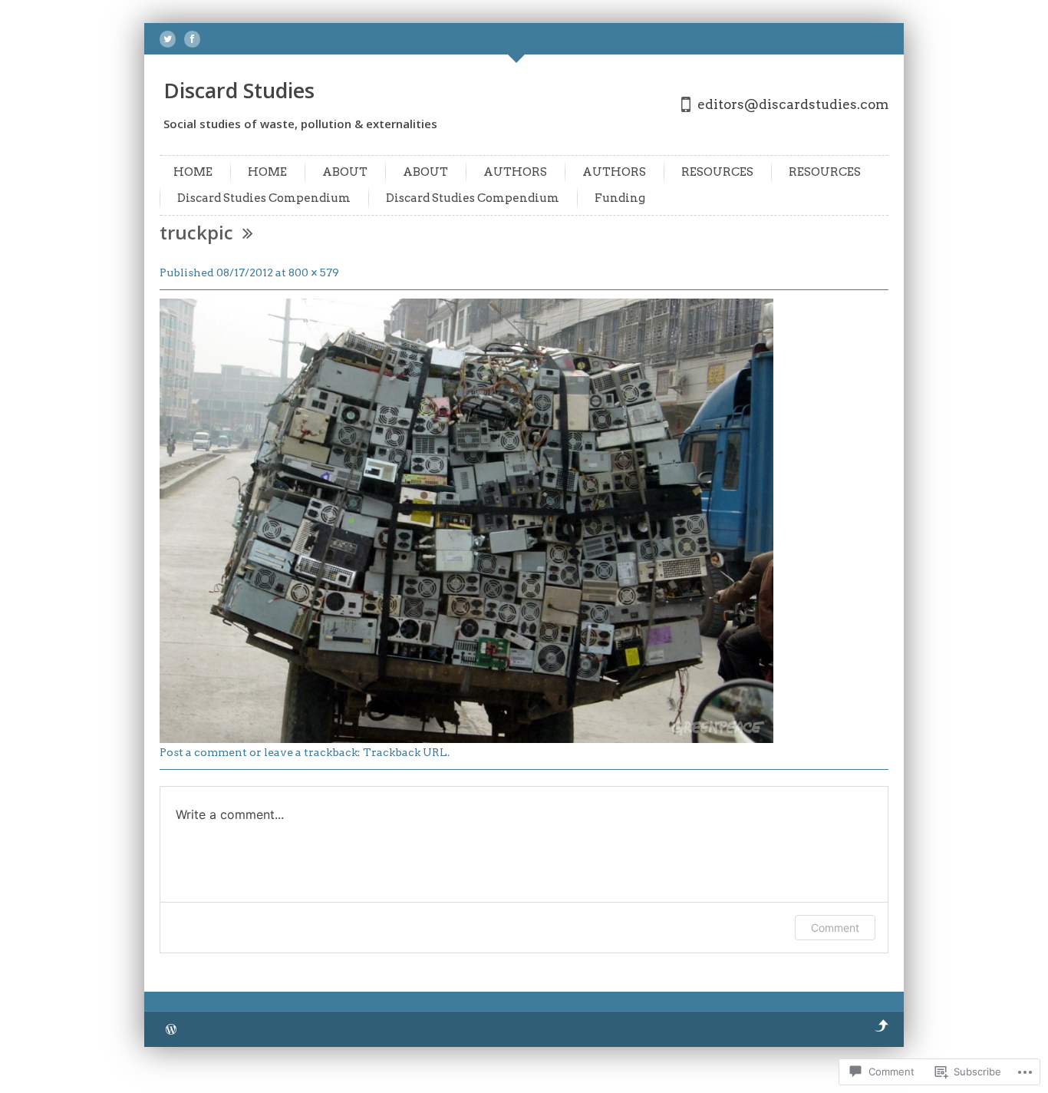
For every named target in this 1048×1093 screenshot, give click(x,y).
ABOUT (344, 172)
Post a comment (203, 752)
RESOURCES (717, 172)
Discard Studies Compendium (264, 198)
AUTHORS (515, 172)
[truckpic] (466, 739)
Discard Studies (239, 90)
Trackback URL (405, 752)
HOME (193, 172)
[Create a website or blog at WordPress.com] (171, 1030)
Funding (620, 198)
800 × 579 (313, 272)
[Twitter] (168, 39)
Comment (835, 927)
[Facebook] (192, 39)
